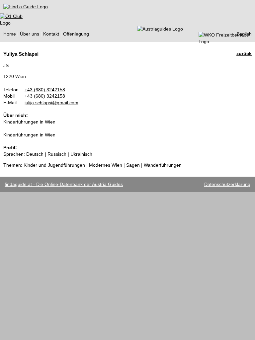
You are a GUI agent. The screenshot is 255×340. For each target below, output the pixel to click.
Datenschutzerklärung (227, 184)
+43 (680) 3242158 (45, 89)
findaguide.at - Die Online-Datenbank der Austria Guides (64, 184)
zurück (244, 53)
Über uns (29, 34)
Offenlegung (76, 34)
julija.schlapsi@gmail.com (51, 102)
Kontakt (51, 34)
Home (9, 34)
